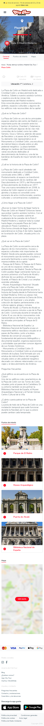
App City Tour (6, 678)
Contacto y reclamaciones (10, 693)
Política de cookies (8, 718)
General (6, 56)
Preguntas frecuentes (9, 691)
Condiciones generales (29, 715)
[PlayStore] (33, 707)
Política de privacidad (9, 715)
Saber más (24, 5)
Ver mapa (22, 599)
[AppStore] (11, 707)
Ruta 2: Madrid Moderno (23, 43)
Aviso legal (23, 718)
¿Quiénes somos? (7, 675)
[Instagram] (2, 662)
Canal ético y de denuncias (11, 696)
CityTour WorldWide (8, 681)
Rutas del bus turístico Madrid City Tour (21, 65)
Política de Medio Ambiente (11, 721)
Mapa (33, 56)
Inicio (3, 65)
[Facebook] (6, 662)
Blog (3, 672)
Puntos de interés (20, 56)
